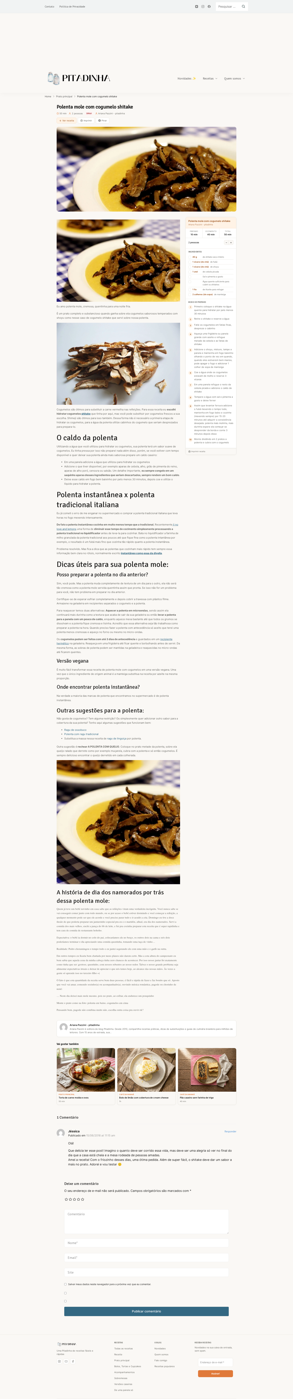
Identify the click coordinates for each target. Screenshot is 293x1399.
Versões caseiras (123, 1384)
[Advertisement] (146, 38)
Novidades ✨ (187, 78)
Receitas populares (164, 1366)
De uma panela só (123, 1390)
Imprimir (88, 120)
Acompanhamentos (124, 1372)
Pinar (104, 120)
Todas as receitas (123, 1348)
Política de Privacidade (72, 6)
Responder (230, 1131)
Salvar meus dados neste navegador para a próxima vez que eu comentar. (109, 1284)
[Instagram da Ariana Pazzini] (59, 1361)
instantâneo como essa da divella (141, 553)
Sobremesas (120, 1378)
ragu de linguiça (116, 738)
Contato (49, 6)
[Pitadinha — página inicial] (67, 1344)
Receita (118, 1354)
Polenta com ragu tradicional (81, 734)
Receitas (208, 78)
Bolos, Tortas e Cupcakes (127, 1366)
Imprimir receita (198, 451)
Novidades (160, 1348)
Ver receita (68, 120)
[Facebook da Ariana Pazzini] (73, 1361)
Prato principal (121, 1360)
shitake (86, 413)
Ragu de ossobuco (75, 729)
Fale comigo (160, 1360)
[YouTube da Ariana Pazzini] (66, 1361)
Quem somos (232, 78)
